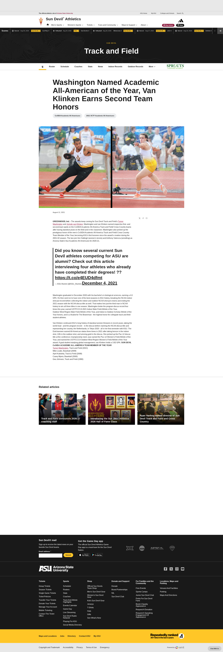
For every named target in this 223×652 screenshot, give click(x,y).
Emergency (104, 647)
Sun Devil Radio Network (70, 617)
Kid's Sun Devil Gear (95, 601)
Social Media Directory (72, 625)
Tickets (90, 25)
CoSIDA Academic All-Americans (68, 116)
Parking (163, 592)
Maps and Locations (48, 636)
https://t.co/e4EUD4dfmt (78, 277)
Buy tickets (169, 25)
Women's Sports (74, 25)
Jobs (62, 636)
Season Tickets (45, 590)
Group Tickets (44, 586)
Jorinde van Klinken (75, 224)
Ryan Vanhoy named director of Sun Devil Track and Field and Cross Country (160, 418)
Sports (66, 581)
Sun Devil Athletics (63, 19)
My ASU (153, 13)
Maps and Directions (168, 595)
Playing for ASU (70, 621)
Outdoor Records (135, 67)
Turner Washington (60, 348)
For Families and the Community (145, 582)
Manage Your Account (48, 607)
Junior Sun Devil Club (145, 595)
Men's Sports (56, 25)
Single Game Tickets (47, 593)
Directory (72, 636)
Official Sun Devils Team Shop (94, 587)
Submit (68, 555)
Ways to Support (128, 25)
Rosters (66, 590)
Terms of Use (91, 647)
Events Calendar (70, 605)
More (151, 67)
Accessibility (68, 647)
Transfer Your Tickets (47, 600)
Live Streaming (69, 612)
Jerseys (90, 604)
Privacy (80, 647)
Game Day (67, 609)
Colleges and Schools (167, 13)
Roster (52, 67)
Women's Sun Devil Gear (95, 596)
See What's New (94, 618)
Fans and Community (107, 25)
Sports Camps (142, 592)
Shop (181, 25)
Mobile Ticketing (45, 610)
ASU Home (143, 13)
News (100, 67)
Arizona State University (65, 13)
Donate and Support (120, 581)
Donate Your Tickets (47, 603)
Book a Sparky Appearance (142, 605)
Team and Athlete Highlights (70, 601)
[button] (220, 31)
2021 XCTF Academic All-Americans (101, 116)
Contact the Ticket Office (46, 615)
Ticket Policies (45, 597)
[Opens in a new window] (167, 636)
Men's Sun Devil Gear (96, 592)
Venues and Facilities (169, 588)
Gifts (89, 614)
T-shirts (90, 608)
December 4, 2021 (99, 283)
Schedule (65, 67)
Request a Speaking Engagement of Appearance (144, 615)
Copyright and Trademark (49, 647)
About (143, 25)
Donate (115, 586)
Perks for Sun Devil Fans (144, 600)
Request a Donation (144, 610)
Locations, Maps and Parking (169, 582)
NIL (113, 593)
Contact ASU (84, 636)
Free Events (141, 588)
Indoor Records (115, 67)
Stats (90, 67)
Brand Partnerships (119, 590)
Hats (89, 611)
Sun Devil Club (118, 597)
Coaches (78, 67)
